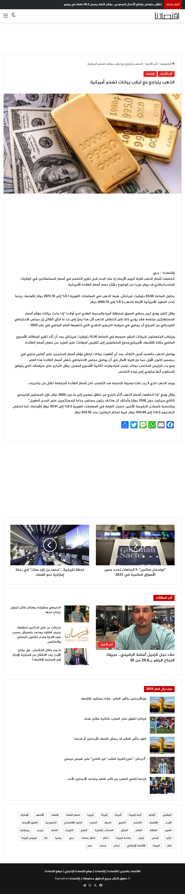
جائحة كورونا (123, 838)
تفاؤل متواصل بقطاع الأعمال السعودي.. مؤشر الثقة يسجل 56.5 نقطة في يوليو (113, 4)
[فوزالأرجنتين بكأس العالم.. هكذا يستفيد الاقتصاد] (162, 705)
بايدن (40, 830)
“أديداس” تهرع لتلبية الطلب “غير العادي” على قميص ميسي (105, 759)
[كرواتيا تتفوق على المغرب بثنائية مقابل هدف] (162, 725)
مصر (90, 845)
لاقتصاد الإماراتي (136, 845)
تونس (155, 838)
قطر (169, 845)
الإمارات (24, 815)
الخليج (122, 822)
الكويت (69, 830)
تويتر (141, 838)
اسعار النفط (73, 815)
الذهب (93, 822)
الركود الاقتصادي (73, 822)
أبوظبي (167, 815)
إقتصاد (150, 74)
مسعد (102, 845)
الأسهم (40, 815)
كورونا (156, 845)
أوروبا (90, 815)
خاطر (106, 838)
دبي (71, 838)
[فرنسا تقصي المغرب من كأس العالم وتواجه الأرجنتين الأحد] (162, 785)
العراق (124, 830)
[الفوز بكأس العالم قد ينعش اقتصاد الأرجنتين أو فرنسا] (162, 745)
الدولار (107, 822)
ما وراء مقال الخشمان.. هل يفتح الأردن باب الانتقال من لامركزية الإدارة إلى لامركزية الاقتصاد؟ (37, 655)
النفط (54, 830)
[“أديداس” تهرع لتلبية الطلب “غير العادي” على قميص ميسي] (162, 765)
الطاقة (153, 830)
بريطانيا (25, 830)
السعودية (51, 822)
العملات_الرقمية (104, 830)
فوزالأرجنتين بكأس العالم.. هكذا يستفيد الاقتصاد (113, 698)
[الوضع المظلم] (13, 18)
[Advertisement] (92, 36)
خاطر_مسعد (88, 838)
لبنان (117, 845)
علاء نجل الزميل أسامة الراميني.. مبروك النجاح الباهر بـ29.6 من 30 (140, 657)
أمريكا (118, 815)
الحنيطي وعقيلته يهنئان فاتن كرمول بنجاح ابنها (35, 610)
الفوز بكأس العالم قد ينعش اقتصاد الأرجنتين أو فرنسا (110, 739)
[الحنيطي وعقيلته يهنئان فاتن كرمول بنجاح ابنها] (76, 613)
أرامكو (152, 815)
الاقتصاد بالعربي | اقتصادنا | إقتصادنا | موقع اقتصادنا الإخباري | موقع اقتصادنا (92, 871)
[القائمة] (5, 18)
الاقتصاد (153, 822)
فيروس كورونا (29, 838)
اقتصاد (55, 815)
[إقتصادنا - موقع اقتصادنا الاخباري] (160, 15)
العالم (138, 830)
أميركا (104, 815)
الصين (168, 830)
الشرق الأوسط (30, 822)
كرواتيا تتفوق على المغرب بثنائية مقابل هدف (115, 718)
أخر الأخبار (151, 64)
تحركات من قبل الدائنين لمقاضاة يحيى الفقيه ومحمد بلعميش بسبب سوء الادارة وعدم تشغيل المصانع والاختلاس (36, 635)
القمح (84, 830)
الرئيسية (166, 64)
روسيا (58, 838)
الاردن (168, 822)
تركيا (168, 838)
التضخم (137, 822)
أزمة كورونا (135, 815)
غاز (46, 838)
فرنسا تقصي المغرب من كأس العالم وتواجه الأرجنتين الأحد (106, 779)
